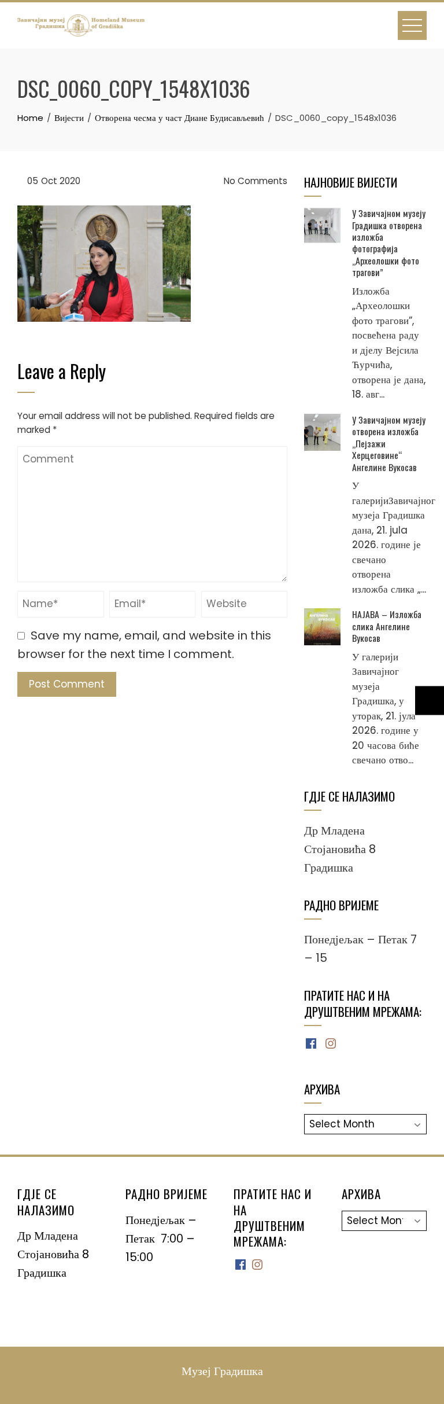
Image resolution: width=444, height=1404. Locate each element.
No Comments (254, 181)
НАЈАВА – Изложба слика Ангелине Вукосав (386, 626)
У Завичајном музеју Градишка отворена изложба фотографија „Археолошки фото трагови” (389, 242)
